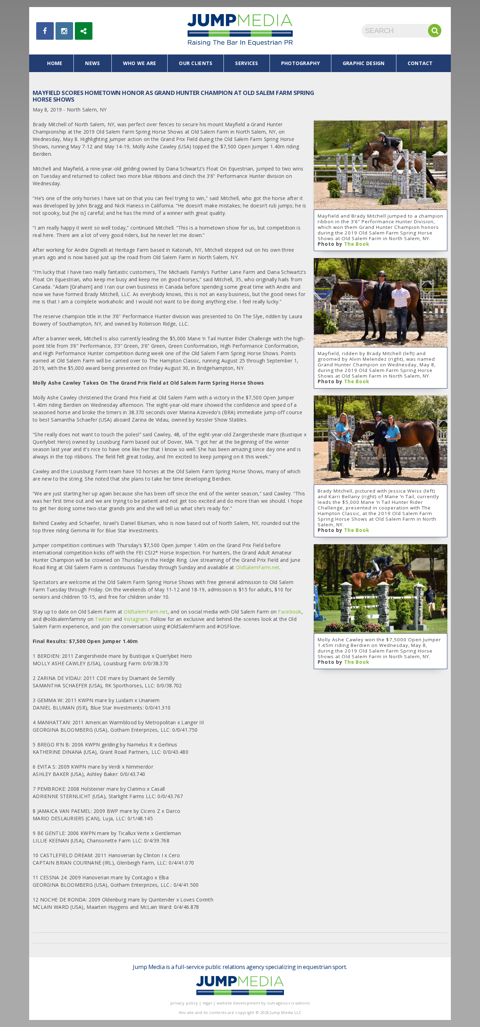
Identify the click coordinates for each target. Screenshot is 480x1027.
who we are (139, 63)
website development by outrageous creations (263, 1003)
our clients (195, 63)
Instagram (136, 619)
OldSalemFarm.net (257, 567)
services (246, 63)
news (92, 63)
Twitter (103, 619)
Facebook (289, 611)
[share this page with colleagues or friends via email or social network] (83, 31)
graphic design (364, 63)
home (54, 63)
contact (420, 63)
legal (207, 1003)
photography (300, 63)
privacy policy (184, 1003)
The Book (356, 244)
